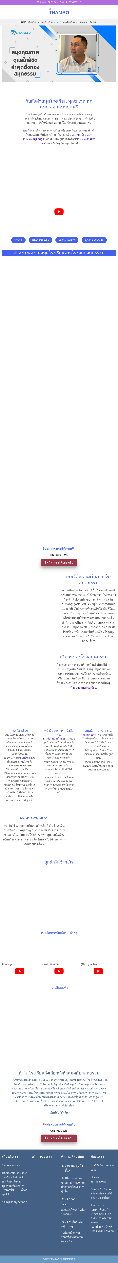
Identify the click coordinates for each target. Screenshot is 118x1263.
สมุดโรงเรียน (47, 22)
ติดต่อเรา (94, 22)
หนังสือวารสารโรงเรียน (55, 738)
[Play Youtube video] (59, 212)
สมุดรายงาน (89, 734)
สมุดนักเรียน (79, 134)
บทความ (83, 22)
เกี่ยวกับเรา (33, 22)
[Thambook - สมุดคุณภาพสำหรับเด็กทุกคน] (59, 12)
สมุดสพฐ (37, 139)
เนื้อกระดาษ (29, 758)
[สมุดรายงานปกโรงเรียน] (58, 279)
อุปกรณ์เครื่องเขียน (66, 22)
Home (23, 22)
